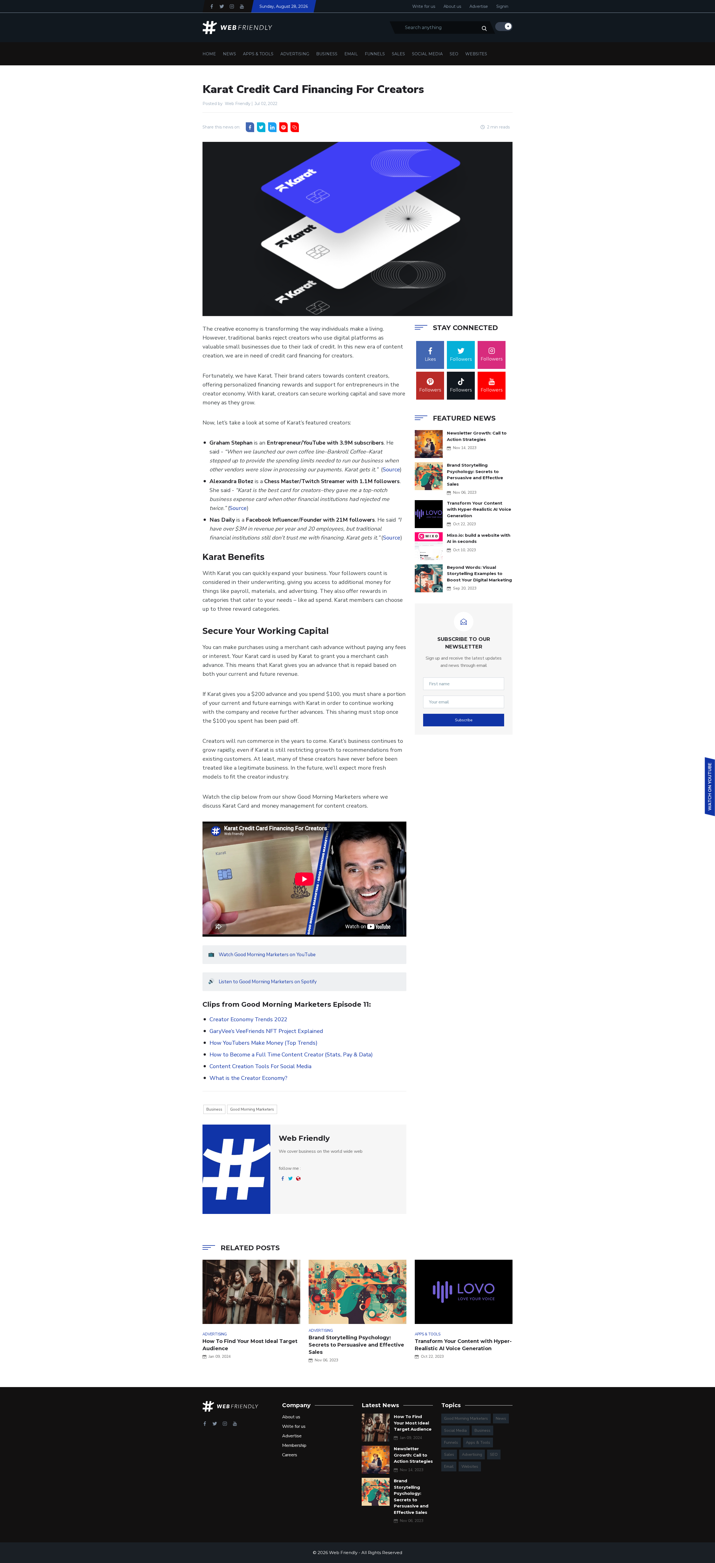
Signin (502, 6)
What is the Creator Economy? (248, 1078)
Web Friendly (238, 103)
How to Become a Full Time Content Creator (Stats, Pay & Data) (291, 1054)
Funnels (375, 53)
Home (209, 53)
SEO (454, 53)
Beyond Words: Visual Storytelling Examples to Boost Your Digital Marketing (479, 574)
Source (391, 469)
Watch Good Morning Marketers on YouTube (267, 954)
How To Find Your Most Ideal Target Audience (413, 1423)
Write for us (423, 6)
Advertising (294, 53)
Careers (289, 1455)
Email (351, 53)
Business (326, 53)
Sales (398, 53)
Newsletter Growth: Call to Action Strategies (413, 1455)
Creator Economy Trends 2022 (248, 1019)
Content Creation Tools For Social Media (260, 1066)
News (229, 53)
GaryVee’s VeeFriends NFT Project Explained (266, 1031)
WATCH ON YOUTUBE (710, 786)
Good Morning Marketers (252, 1109)
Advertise (478, 6)
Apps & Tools (258, 53)
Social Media (427, 53)
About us (452, 6)
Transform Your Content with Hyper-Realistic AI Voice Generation (479, 509)
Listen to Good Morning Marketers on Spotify (268, 982)
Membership (294, 1445)
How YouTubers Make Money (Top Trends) (263, 1043)
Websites (476, 53)
